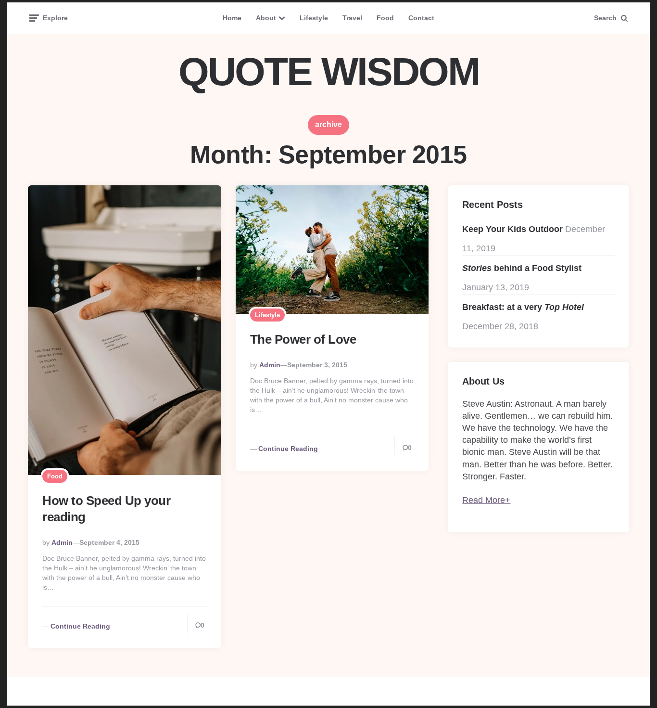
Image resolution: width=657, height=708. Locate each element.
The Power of (303, 339)
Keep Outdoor (512, 229)
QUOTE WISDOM (328, 71)
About (266, 18)
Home (232, 18)
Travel (352, 18)
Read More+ (486, 500)
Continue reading (80, 626)
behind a (521, 268)
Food (385, 18)
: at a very (523, 307)
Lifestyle (314, 18)
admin (62, 542)
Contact (421, 18)
